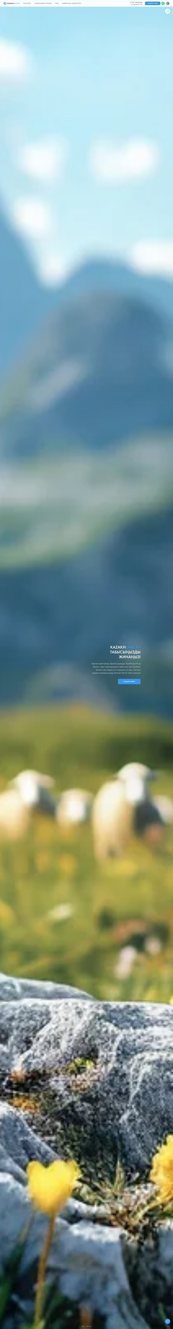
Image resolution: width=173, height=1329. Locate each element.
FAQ (57, 3)
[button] (152, 3)
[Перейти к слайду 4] (87, 1326)
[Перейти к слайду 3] (85, 1326)
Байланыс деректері (71, 3)
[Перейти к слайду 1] (82, 1326)
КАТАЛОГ (27, 3)
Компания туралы (43, 3)
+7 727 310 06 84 (136, 2)
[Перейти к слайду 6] (90, 1326)
